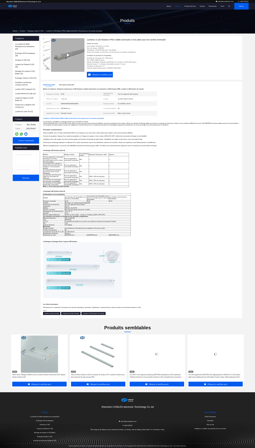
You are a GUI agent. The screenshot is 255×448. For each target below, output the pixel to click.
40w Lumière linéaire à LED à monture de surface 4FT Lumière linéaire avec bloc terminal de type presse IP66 (98, 376)
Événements (213, 6)
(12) (25, 93)
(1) (25, 106)
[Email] (26, 134)
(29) (25, 54)
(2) (24, 99)
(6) (23, 84)
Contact (202, 6)
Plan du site (210, 424)
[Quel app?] (21, 134)
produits (22, 31)
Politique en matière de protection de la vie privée (210, 428)
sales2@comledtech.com (226, 1)
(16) (24, 111)
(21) (25, 89)
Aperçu (169, 6)
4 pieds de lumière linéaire (71, 313)
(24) (22, 60)
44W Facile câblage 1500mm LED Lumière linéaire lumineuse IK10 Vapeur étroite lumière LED (38, 376)
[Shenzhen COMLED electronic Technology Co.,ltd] (12, 6)
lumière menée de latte (51, 313)
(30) (24, 66)
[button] (46, 69)
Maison (15, 31)
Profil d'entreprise (210, 416)
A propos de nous (190, 6)
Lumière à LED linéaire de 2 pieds (93, 313)
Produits (177, 6)
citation (241, 6)
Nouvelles (210, 420)
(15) (25, 72)
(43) (24, 46)
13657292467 (244, 1)
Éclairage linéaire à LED (35, 31)
